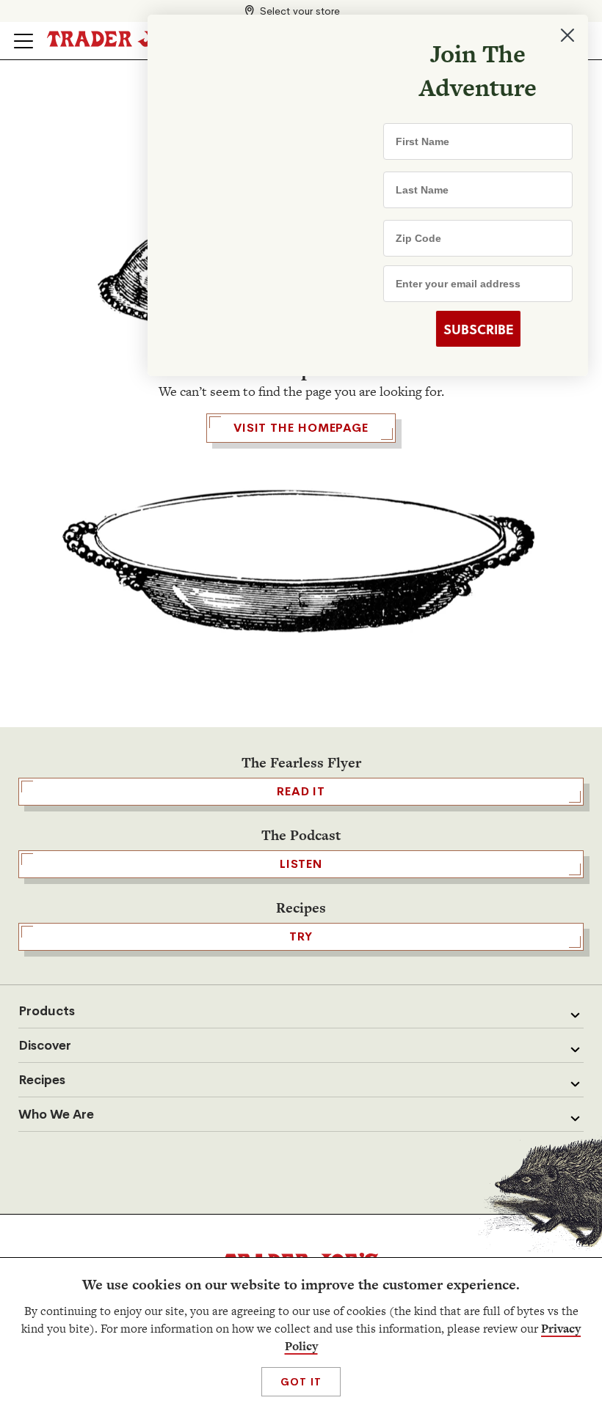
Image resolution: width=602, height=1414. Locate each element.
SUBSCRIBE (477, 329)
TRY (301, 936)
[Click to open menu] (23, 41)
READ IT (301, 791)
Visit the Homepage (301, 427)
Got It (300, 1381)
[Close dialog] (566, 35)
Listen (301, 864)
